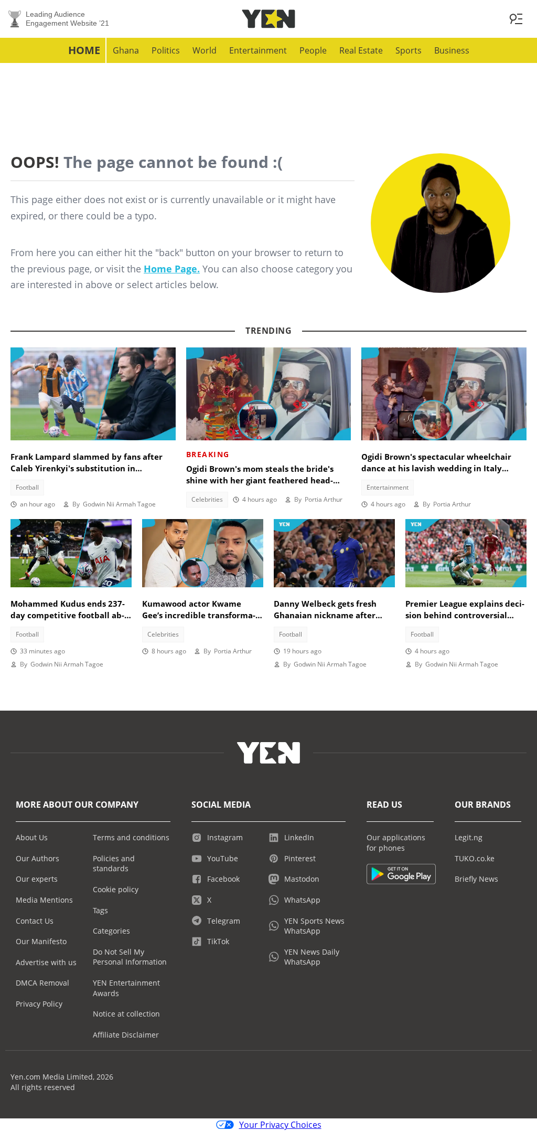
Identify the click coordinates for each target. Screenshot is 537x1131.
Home (84, 50)
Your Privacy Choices (280, 1124)
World (204, 50)
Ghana (126, 50)
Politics (166, 50)
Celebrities (207, 499)
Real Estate (361, 50)
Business (451, 50)
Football (27, 487)
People (313, 50)
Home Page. (172, 268)
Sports (408, 50)
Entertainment (258, 50)
